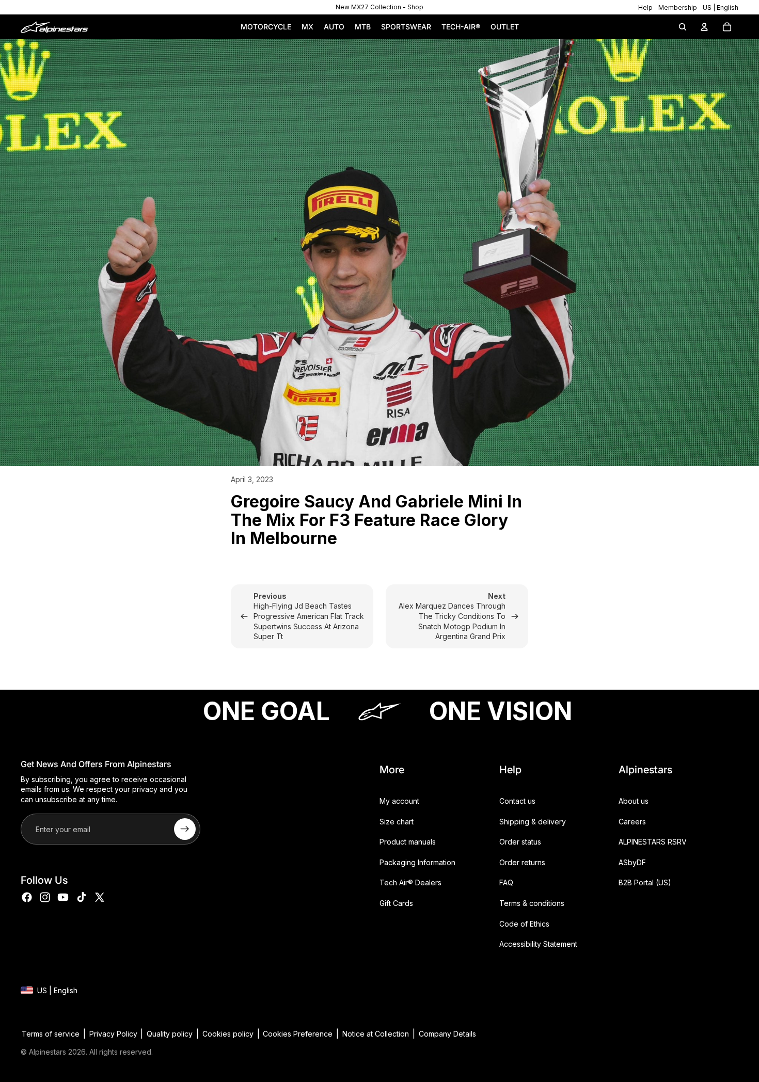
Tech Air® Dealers (410, 883)
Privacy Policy (113, 1033)
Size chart (397, 821)
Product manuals (408, 842)
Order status (520, 842)
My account (399, 801)
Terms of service (51, 1033)
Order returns (522, 862)
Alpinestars (47, 1051)
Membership (677, 7)
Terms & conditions (531, 903)
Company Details (447, 1033)
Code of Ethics (524, 923)
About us (634, 801)
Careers (632, 821)
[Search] (682, 26)
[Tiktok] (81, 897)
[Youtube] (63, 897)
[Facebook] (27, 897)
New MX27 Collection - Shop (379, 7)
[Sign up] (185, 829)
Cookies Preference (298, 1033)
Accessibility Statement (538, 944)
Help (645, 7)
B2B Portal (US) (645, 883)
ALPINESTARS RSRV (653, 842)
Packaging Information (417, 862)
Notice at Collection (375, 1033)
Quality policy (170, 1033)
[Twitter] (99, 897)
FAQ (506, 883)
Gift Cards (396, 903)
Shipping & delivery (532, 821)
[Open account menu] (704, 26)
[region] (379, 7)
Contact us (517, 801)
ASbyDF (632, 862)
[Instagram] (45, 897)
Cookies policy (228, 1033)
